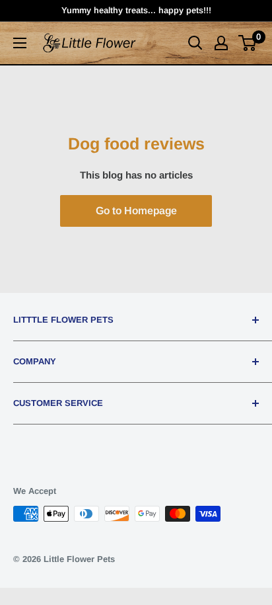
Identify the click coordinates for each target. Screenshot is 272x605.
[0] (248, 43)
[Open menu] (19, 43)
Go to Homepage (136, 210)
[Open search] (195, 43)
